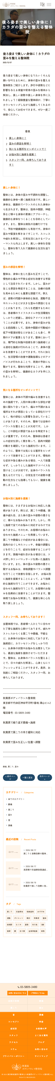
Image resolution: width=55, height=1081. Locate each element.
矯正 (28, 918)
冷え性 (34, 924)
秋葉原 (36, 918)
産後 (26, 924)
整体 (44, 918)
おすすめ (40, 911)
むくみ (18, 924)
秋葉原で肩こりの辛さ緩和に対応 (21, 732)
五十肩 (22, 931)
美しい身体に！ (17, 138)
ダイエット (18, 918)
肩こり (11, 766)
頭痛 (10, 825)
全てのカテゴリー (16, 799)
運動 (9, 918)
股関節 (9, 924)
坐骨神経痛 (33, 931)
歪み (17, 766)
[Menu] (48, 4)
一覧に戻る (27, 777)
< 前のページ (10, 777)
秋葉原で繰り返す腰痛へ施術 (19, 722)
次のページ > (45, 777)
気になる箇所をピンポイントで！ (27, 149)
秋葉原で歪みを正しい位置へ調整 (21, 742)
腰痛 (5, 766)
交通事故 (19, 911)
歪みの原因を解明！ (20, 143)
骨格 (43, 931)
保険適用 (30, 911)
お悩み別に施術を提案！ (22, 154)
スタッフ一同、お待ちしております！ (27, 162)
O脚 (42, 924)
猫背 (9, 931)
